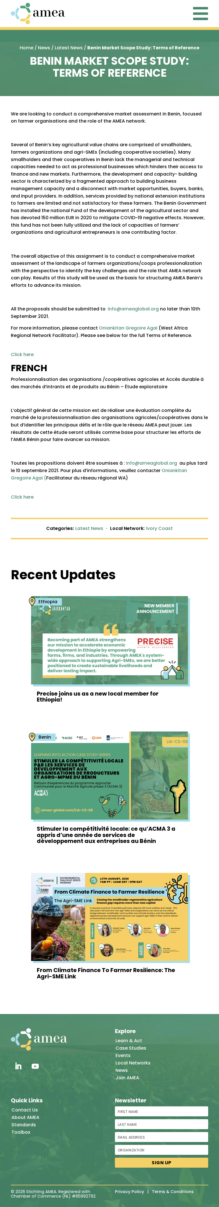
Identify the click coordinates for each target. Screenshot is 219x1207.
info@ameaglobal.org (133, 309)
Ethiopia (47, 601)
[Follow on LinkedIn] (18, 1066)
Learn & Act (128, 1040)
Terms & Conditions (173, 1191)
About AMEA (25, 1117)
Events (123, 1055)
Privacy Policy (129, 1191)
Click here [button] (22, 354)
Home (26, 47)
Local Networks (133, 1063)
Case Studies (130, 1048)
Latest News (69, 47)
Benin (44, 737)
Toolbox (20, 1132)
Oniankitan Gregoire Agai (128, 328)
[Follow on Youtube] (35, 1066)
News (44, 47)
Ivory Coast (159, 528)
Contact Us (24, 1110)
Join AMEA (127, 1077)
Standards (23, 1124)
